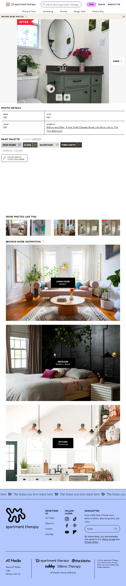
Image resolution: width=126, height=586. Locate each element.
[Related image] (16, 228)
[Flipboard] (75, 532)
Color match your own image (16, 158)
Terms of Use (108, 539)
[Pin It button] (67, 97)
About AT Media (13, 567)
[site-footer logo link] (13, 561)
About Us (49, 523)
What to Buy (98, 11)
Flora (27, 145)
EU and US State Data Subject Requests (108, 565)
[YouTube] (67, 532)
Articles (63, 11)
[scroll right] (117, 228)
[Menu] (8, 4)
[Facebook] (67, 526)
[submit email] (115, 528)
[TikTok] (75, 519)
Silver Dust (46, 145)
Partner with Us (13, 573)
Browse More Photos (12, 16)
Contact (48, 528)
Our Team (49, 517)
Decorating (48, 11)
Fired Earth (68, 145)
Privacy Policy (91, 542)
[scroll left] (8, 228)
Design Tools (79, 11)
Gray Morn (9, 145)
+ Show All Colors (11, 151)
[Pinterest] (75, 526)
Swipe (116, 61)
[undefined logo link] (23, 4)
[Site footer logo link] (23, 518)
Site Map (49, 534)
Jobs (8, 570)
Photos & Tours (29, 11)
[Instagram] (67, 519)
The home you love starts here (27, 494)
